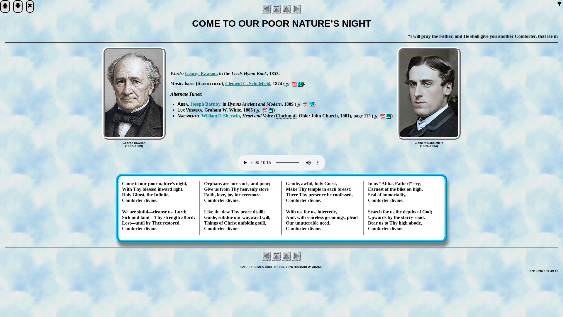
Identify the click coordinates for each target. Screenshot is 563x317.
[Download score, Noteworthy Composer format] (300, 83)
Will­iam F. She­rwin (220, 115)
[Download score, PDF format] (294, 83)
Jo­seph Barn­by (205, 104)
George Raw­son (201, 73)
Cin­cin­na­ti (286, 115)
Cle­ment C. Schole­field (247, 83)
